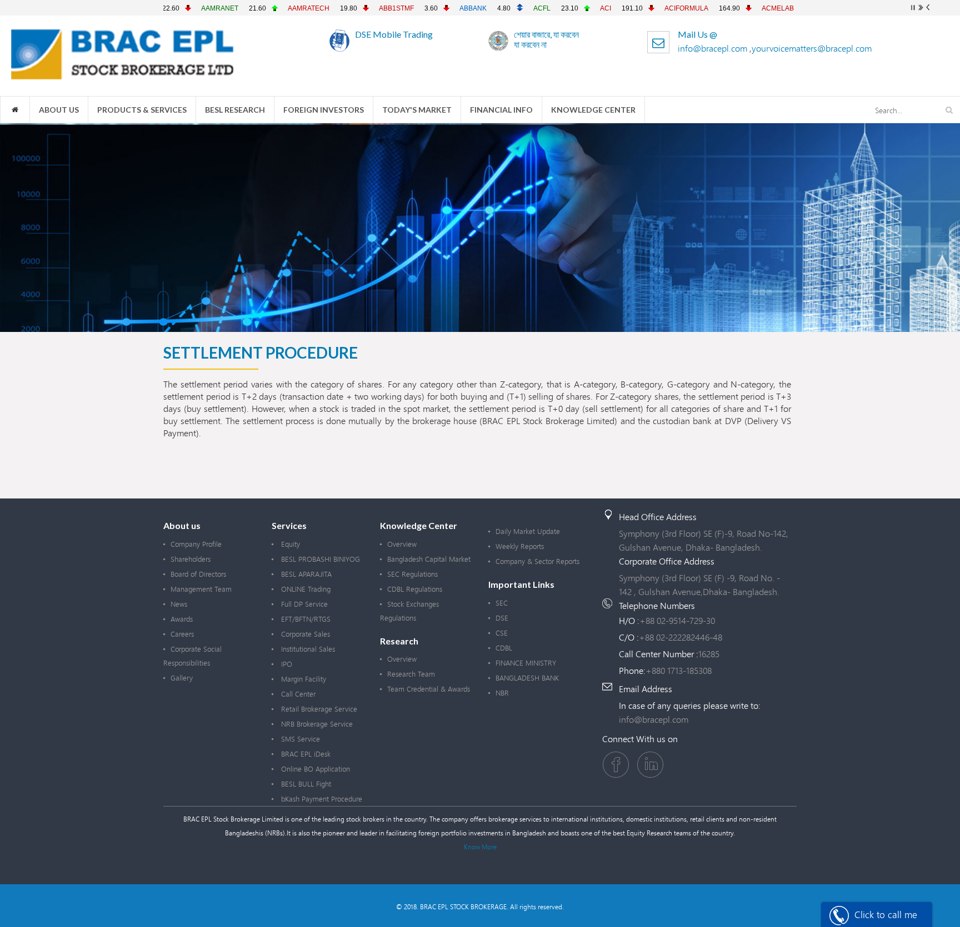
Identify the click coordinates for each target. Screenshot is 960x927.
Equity (289, 544)
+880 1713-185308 (679, 670)
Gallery (182, 678)
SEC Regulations (412, 574)
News (179, 604)
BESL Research (235, 109)
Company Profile (196, 544)
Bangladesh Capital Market (429, 559)
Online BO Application (314, 769)
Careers (182, 634)
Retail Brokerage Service (318, 709)
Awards (182, 619)
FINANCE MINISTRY (526, 663)
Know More (480, 847)
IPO (285, 664)
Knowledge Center (593, 109)
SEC (502, 603)
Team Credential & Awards (428, 689)
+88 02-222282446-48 (680, 637)
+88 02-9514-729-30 (677, 620)
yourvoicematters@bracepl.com (812, 48)
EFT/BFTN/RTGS (305, 619)
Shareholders (191, 559)
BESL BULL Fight (305, 784)
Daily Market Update (528, 531)
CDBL (504, 648)
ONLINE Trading (305, 589)
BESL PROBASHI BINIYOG (319, 559)
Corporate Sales (304, 634)
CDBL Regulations (414, 589)
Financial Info (501, 109)
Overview (402, 544)
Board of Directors (198, 574)
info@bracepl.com (713, 48)
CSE (502, 633)
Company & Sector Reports (537, 561)
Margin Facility (302, 679)
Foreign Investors (323, 109)
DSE (502, 618)
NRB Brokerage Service (316, 724)
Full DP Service (303, 604)
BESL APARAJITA (305, 574)
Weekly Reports (520, 546)
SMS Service (299, 739)
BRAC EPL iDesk (305, 754)
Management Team (201, 589)
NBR (502, 693)
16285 (708, 653)
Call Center (297, 694)
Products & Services (142, 109)
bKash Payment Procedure (320, 799)
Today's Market (417, 109)
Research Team (411, 674)
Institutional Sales (307, 649)
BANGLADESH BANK (527, 678)
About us (59, 109)
